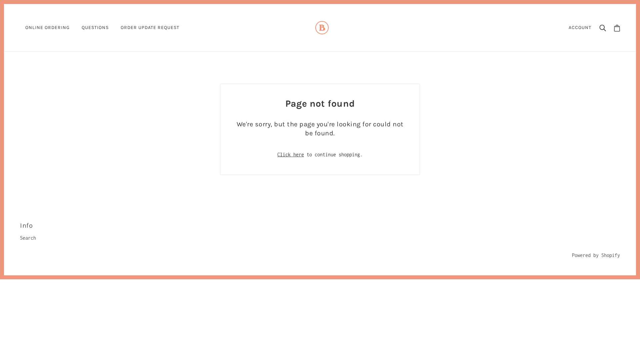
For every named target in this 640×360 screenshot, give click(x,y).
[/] (322, 27)
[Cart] (617, 28)
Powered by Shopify (596, 255)
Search (28, 238)
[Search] (602, 28)
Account (580, 27)
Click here (290, 154)
